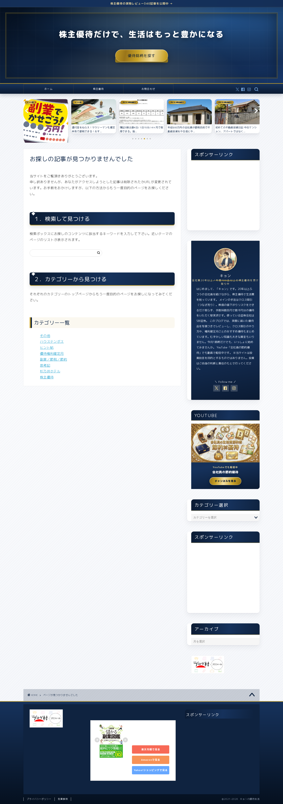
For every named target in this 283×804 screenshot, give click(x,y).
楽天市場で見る (150, 749)
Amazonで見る (150, 759)
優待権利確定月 (52, 353)
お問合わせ (148, 88)
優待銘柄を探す (141, 55)
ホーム (48, 88)
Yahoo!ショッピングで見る (151, 770)
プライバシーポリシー (39, 799)
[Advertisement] (225, 198)
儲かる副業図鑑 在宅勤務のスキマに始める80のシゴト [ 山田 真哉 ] (151, 733)
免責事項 (63, 799)
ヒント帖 (46, 347)
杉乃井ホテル (50, 371)
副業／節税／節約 (53, 359)
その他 (45, 335)
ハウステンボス (52, 341)
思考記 (45, 365)
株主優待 (98, 88)
